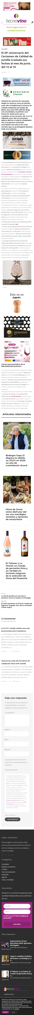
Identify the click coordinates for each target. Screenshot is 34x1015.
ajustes (17, 1009)
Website (7, 749)
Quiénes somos (9, 994)
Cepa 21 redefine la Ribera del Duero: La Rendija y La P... (21, 958)
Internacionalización (8, 872)
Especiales (5, 875)
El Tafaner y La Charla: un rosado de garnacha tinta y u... (21, 973)
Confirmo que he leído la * (15, 917)
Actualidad (4, 49)
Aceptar (5, 1012)
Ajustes (13, 1012)
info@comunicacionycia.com (13, 800)
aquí (16, 224)
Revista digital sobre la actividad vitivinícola (16, 29)
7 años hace (4, 651)
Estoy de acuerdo (11, 770)
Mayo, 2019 (3, 72)
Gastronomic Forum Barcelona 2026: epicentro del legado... (21, 943)
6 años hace (4, 681)
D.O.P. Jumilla (16, 396)
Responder (17, 651)
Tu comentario (9, 713)
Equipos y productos (8, 867)
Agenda (4, 877)
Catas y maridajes (8, 880)
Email (6, 739)
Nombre (7, 729)
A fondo (4, 869)
